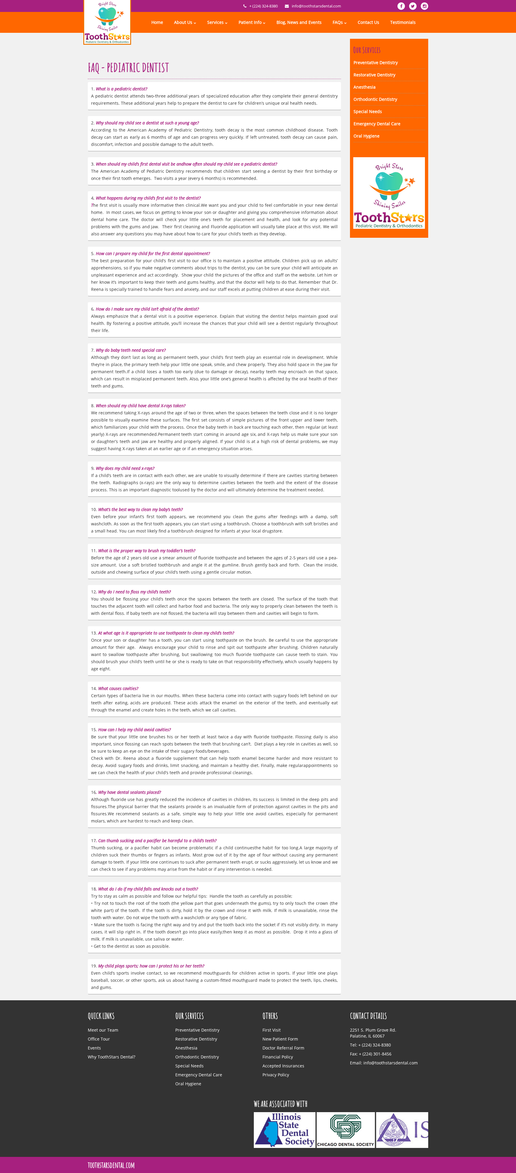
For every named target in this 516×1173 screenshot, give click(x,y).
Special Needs (368, 111)
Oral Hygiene (367, 136)
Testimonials (403, 22)
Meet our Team (103, 1030)
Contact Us (368, 22)
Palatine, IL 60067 (367, 1036)
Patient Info (250, 22)
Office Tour (99, 1039)
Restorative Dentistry (374, 75)
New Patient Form (280, 1039)
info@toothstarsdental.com (316, 6)
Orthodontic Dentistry (375, 99)
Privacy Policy (275, 1075)
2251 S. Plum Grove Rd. (373, 1030)
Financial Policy (277, 1057)
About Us (183, 22)
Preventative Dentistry (376, 62)
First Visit (271, 1030)
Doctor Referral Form (283, 1048)
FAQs (338, 22)
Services (215, 22)
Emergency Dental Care (377, 123)
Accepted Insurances (283, 1066)
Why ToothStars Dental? (111, 1057)
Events (94, 1048)
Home (157, 22)
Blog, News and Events (299, 22)
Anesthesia (365, 87)
